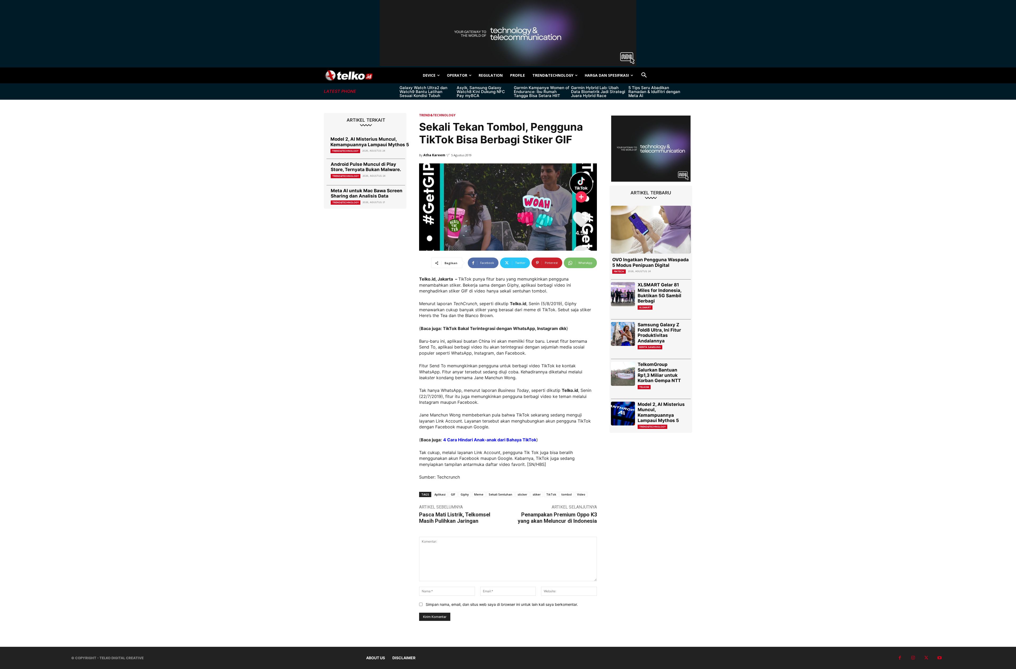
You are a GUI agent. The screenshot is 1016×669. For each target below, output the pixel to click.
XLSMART (645, 307)
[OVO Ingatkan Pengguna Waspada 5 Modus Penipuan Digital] (651, 230)
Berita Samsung (650, 347)
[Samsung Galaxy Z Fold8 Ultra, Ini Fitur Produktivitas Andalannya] (623, 334)
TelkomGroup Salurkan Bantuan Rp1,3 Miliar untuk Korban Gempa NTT (659, 372)
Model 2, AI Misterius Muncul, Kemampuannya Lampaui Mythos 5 (369, 141)
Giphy (465, 494)
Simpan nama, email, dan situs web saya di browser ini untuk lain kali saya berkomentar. (502, 604)
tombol (566, 494)
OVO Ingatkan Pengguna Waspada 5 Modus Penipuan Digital (650, 262)
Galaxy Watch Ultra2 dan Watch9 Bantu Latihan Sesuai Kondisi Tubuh (423, 91)
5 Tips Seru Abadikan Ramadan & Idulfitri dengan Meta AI (654, 91)
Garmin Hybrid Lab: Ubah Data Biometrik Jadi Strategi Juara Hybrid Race (598, 91)
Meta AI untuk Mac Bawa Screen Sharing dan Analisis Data (366, 193)
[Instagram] (913, 658)
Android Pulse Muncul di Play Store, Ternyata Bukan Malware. (366, 167)
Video (581, 494)
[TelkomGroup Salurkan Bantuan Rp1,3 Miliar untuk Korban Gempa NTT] (623, 374)
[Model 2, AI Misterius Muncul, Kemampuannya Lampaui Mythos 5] (623, 414)
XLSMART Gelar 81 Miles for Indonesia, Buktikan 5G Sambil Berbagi (660, 293)
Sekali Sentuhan (500, 494)
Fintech (619, 271)
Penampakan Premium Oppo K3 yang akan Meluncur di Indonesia (557, 517)
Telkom (644, 387)
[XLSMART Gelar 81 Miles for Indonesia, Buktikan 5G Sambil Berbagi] (623, 294)
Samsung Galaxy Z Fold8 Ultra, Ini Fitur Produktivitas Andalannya (659, 332)
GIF (453, 494)
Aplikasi (440, 494)
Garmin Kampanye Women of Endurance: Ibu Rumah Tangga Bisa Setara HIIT (541, 91)
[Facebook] (900, 658)
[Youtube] (939, 658)
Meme (478, 494)
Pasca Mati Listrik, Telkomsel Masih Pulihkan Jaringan (454, 517)
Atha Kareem (434, 155)
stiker (537, 494)
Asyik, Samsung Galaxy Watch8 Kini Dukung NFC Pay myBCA (481, 91)
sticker (522, 494)
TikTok (551, 494)
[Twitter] (926, 658)
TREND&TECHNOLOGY (345, 150)
